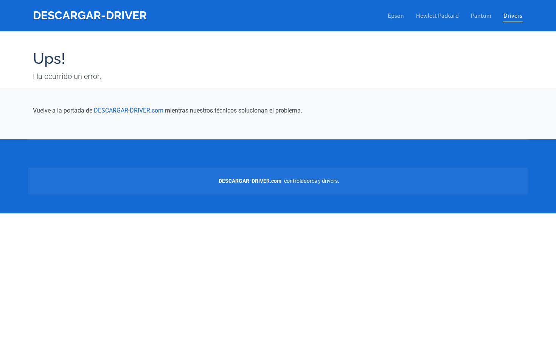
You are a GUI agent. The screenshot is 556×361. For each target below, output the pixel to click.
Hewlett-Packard (437, 15)
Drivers (512, 15)
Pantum (481, 15)
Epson (396, 15)
